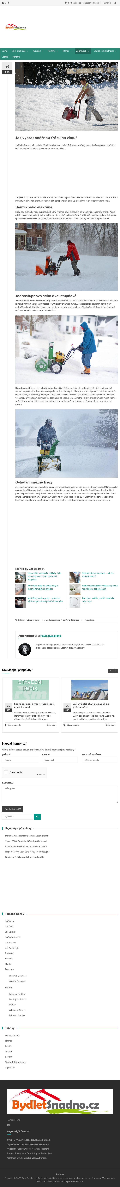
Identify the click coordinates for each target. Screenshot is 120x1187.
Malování (9, 953)
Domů (4, 51)
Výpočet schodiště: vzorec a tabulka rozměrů (26, 847)
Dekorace (9, 969)
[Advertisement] (74, 26)
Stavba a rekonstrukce (104, 51)
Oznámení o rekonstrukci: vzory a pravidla (24, 857)
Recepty (8, 959)
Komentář (8, 782)
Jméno (6, 754)
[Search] (37, 817)
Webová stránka (92, 754)
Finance (8, 1041)
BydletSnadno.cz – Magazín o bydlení (82, 2)
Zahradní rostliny (17, 1016)
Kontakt (107, 2)
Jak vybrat (89, 620)
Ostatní (5, 57)
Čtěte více (51, 725)
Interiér (65, 51)
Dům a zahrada (18, 51)
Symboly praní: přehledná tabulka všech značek (26, 836)
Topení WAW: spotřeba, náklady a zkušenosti (26, 841)
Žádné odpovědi (53, 620)
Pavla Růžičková (72, 620)
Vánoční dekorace (17, 981)
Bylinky (12, 1005)
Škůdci (8, 964)
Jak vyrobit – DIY (13, 937)
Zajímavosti (81, 51)
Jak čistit (37, 51)
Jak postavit (10, 943)
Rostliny (51, 51)
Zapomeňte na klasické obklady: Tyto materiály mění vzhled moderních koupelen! (44, 576)
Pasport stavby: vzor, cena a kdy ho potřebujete (27, 852)
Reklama (60, 1174)
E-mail (46, 754)
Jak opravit (10, 932)
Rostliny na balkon (17, 1000)
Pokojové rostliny (17, 994)
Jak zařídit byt (11, 948)
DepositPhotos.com (74, 1182)
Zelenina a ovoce (17, 1010)
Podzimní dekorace (17, 976)
